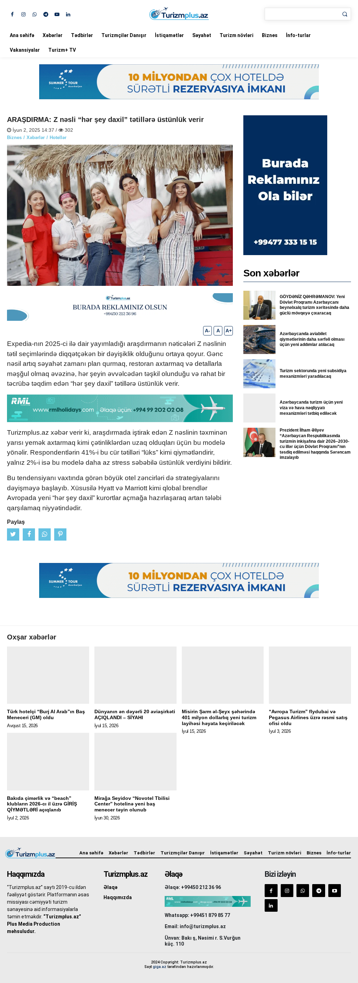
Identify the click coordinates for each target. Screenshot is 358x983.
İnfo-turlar (298, 35)
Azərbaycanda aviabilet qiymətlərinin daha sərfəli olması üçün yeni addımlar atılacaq (312, 339)
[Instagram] (23, 13)
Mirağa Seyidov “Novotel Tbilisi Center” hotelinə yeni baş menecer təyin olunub (132, 804)
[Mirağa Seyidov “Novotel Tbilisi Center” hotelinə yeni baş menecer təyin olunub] (135, 761)
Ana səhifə (22, 35)
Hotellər (58, 137)
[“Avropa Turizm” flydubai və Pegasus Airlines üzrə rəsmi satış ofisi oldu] (310, 675)
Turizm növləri (236, 35)
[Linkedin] (68, 13)
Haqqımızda (117, 897)
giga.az (159, 966)
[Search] (344, 14)
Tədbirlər (82, 35)
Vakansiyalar (25, 50)
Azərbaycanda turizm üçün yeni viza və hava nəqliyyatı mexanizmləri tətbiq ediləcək (311, 407)
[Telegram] (45, 13)
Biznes (270, 35)
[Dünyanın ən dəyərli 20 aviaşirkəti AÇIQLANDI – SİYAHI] (135, 675)
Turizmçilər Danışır (123, 35)
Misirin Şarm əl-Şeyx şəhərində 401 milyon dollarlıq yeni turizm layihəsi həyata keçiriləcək (219, 717)
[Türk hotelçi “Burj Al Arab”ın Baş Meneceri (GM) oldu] (48, 675)
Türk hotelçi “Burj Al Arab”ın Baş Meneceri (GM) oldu (46, 714)
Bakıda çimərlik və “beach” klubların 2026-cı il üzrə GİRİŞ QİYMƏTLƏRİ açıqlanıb (42, 804)
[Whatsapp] (34, 13)
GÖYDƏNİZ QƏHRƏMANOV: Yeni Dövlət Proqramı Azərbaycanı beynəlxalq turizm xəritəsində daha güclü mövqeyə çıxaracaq (314, 305)
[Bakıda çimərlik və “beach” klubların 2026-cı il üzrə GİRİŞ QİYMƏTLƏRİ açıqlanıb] (48, 761)
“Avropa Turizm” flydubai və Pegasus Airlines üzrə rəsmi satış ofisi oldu (308, 717)
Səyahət (201, 35)
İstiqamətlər (169, 35)
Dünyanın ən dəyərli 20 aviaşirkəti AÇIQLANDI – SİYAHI (134, 714)
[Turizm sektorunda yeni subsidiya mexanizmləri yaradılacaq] (259, 373)
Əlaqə (110, 887)
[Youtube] (56, 13)
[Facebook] (12, 13)
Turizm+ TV (62, 50)
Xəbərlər (53, 35)
